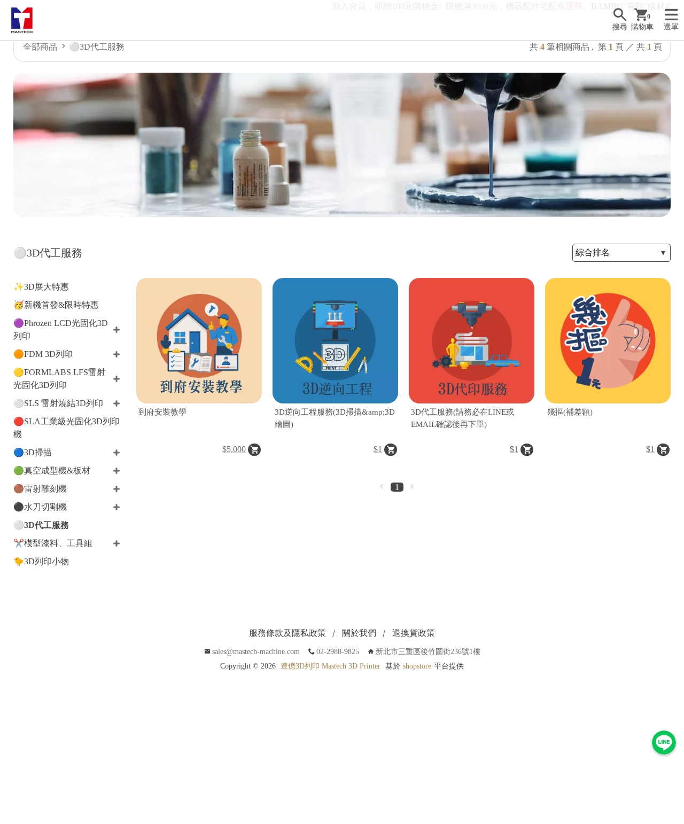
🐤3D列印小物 (41, 561)
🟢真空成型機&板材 (51, 470)
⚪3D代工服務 (97, 46)
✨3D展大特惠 (41, 286)
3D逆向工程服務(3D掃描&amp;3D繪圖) (335, 418)
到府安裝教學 (162, 412)
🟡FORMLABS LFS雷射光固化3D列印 (59, 379)
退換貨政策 (413, 633)
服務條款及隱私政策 (287, 633)
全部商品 (40, 46)
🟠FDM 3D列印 (43, 354)
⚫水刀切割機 (40, 506)
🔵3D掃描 (32, 452)
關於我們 (359, 633)
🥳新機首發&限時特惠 (56, 304)
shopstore (417, 666)
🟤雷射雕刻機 (40, 488)
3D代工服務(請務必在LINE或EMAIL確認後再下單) (462, 418)
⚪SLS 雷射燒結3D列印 (58, 403)
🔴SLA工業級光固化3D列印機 (66, 428)
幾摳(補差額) (570, 412)
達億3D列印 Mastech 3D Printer (330, 666)
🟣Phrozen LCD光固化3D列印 (60, 329)
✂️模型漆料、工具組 (52, 543)
